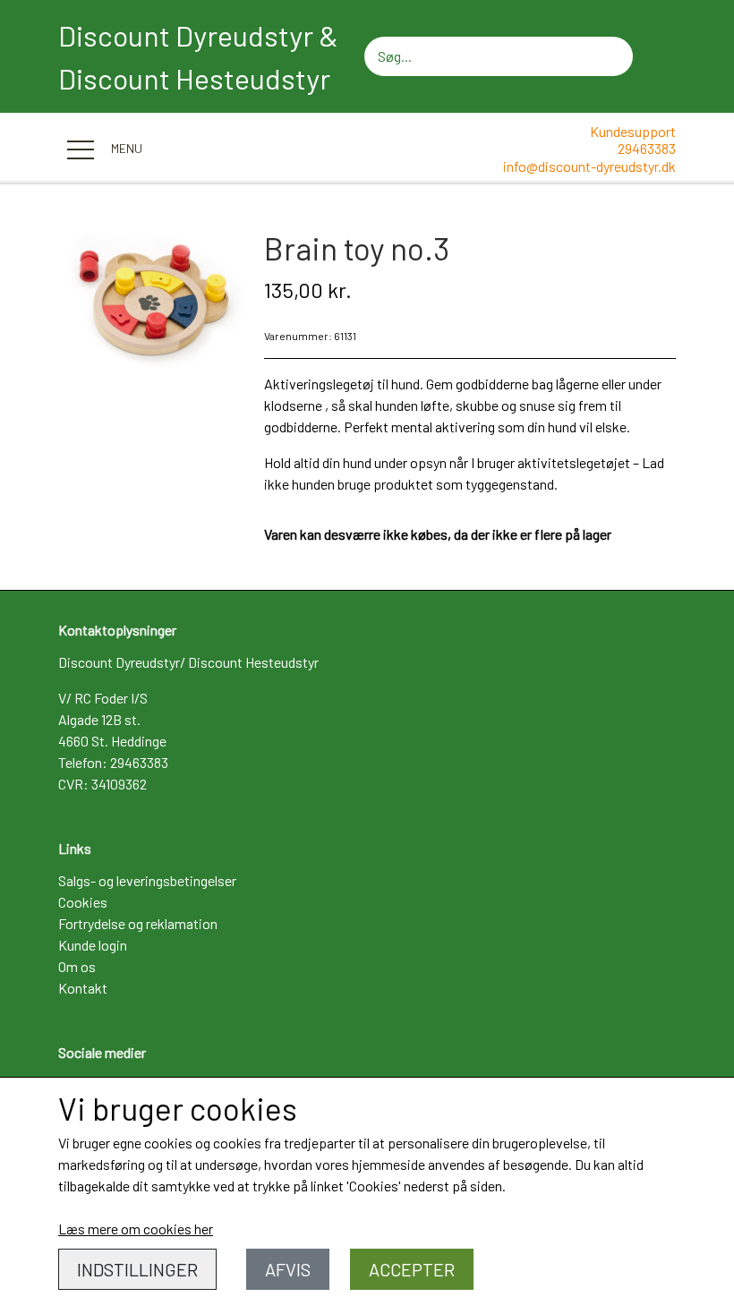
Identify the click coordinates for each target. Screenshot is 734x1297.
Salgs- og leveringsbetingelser (147, 880)
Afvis (288, 1269)
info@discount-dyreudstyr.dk (589, 166)
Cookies (82, 901)
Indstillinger (137, 1269)
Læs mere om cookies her (135, 1228)
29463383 (647, 148)
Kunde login (92, 944)
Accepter (412, 1269)
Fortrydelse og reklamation (138, 923)
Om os (77, 966)
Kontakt (82, 987)
